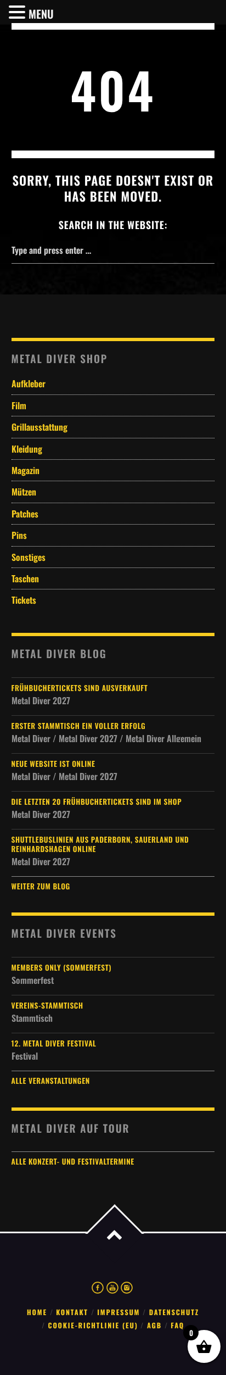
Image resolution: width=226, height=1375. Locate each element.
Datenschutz (174, 1312)
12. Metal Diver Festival (54, 1043)
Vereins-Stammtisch (47, 1005)
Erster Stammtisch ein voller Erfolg (79, 726)
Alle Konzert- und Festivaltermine (73, 1161)
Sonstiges (29, 557)
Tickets (24, 599)
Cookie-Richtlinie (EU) (93, 1325)
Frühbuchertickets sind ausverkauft (80, 688)
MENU (41, 13)
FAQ (177, 1325)
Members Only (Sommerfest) (62, 967)
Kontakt (72, 1312)
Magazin (25, 470)
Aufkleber (29, 383)
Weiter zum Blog (41, 886)
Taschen (25, 578)
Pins (19, 535)
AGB (154, 1325)
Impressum (118, 1312)
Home (37, 1312)
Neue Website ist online (53, 764)
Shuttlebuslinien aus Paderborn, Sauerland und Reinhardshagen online (100, 844)
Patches (25, 513)
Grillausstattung (39, 426)
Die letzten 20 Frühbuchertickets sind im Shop (97, 801)
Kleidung (27, 448)
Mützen (24, 491)
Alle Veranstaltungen (51, 1080)
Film (19, 405)
